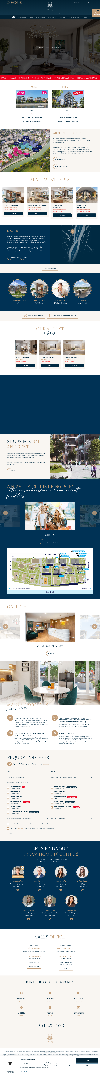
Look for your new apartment (32, 121)
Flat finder (32, 13)
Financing (48, 13)
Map (25, 257)
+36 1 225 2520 (79, 2)
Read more (61, 159)
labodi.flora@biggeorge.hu (82, 884)
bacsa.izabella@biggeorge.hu (28, 913)
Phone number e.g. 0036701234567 (16, 777)
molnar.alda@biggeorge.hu (60, 884)
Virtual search (52, 17)
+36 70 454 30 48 (82, 886)
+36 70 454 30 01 (28, 915)
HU (88, 2)
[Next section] (89, 597)
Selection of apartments (37, 17)
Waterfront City (22, 17)
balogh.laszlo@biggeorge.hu (39, 884)
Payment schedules (73, 17)
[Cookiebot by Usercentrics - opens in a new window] (10, 1072)
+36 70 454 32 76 (60, 886)
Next (13, 471)
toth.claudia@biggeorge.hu (17, 884)
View (52, 653)
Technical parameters (35, 315)
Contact (80, 13)
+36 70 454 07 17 (17, 886)
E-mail (53, 771)
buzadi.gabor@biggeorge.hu (50, 913)
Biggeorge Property (60, 13)
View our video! (63, 166)
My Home (72, 13)
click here (46, 764)
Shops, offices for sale (52, 542)
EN (91, 2)
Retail (41, 13)
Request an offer (50, 268)
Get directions (34, 966)
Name (8, 771)
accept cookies (46, 47)
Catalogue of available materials (65, 315)
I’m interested (96, 12)
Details (13, 213)
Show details (24, 1072)
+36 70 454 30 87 (50, 915)
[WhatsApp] (17, 889)
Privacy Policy (21, 828)
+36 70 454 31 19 (39, 886)
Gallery (84, 17)
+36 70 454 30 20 (71, 915)
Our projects (22, 13)
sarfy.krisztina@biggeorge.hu (72, 913)
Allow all (87, 1060)
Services (62, 17)
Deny (87, 1065)
